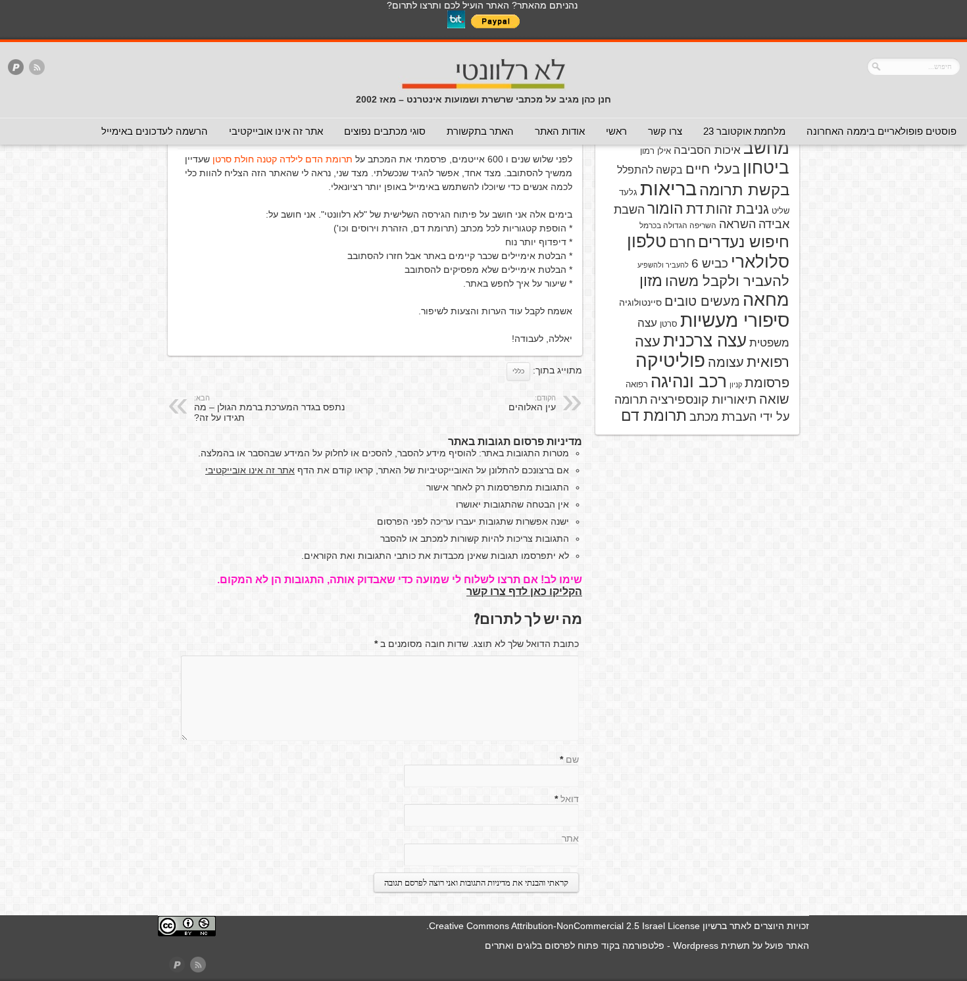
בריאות (668, 188)
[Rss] (37, 68)
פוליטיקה (670, 360)
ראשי (616, 131)
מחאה (766, 300)
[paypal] (16, 68)
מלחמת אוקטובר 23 (744, 131)
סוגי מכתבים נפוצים (385, 131)
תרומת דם (654, 415)
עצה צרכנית (705, 340)
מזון (650, 280)
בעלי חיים (712, 169)
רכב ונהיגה (689, 381)
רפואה (637, 384)
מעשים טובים (702, 301)
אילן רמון (655, 151)
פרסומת (767, 382)
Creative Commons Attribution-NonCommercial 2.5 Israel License (564, 926)
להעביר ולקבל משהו (727, 281)
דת (694, 209)
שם (572, 759)
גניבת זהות (737, 208)
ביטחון (766, 167)
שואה (774, 399)
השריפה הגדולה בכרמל (677, 225)
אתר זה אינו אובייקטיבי (276, 131)
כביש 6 (709, 263)
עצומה (726, 362)
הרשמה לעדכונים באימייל (154, 131)
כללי (518, 371)
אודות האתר (560, 131)
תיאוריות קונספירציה (703, 399)
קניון (736, 385)
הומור (665, 208)
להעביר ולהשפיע (663, 265)
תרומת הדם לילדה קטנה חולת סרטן (282, 159)
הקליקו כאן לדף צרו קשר (524, 591)
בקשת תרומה (744, 190)
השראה (737, 224)
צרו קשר (665, 131)
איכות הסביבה (707, 149)
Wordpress (695, 945)
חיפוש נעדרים (743, 242)
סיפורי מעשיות (734, 320)
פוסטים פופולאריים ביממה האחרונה (881, 131)
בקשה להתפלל (650, 170)
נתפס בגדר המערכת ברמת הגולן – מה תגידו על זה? (269, 408)
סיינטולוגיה (640, 302)
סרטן (669, 324)
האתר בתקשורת (480, 131)
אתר (570, 838)
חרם (682, 242)
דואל (569, 799)
